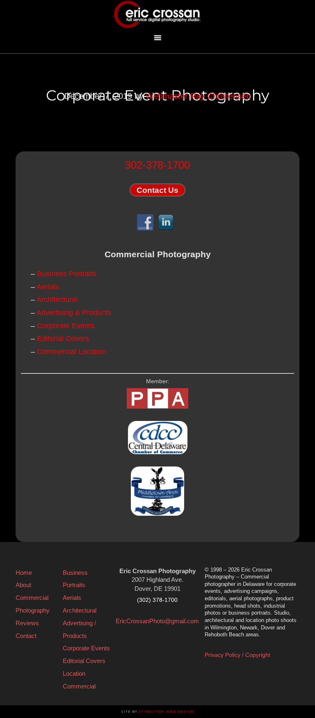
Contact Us (157, 189)
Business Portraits (66, 274)
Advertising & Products (74, 313)
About (23, 584)
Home (24, 572)
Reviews (27, 623)
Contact (26, 635)
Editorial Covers (63, 338)
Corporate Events (65, 326)
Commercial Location (71, 352)
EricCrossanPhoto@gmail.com (157, 620)
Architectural (57, 299)
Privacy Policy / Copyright (237, 655)
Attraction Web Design (166, 711)
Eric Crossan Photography (157, 14)
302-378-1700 (157, 165)
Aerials (48, 287)
